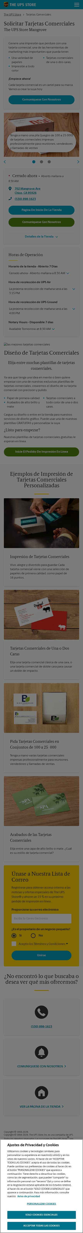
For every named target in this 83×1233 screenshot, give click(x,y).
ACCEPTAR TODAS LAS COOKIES (41, 1226)
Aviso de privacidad (28, 1196)
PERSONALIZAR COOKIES (41, 1204)
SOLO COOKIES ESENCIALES (41, 1215)
